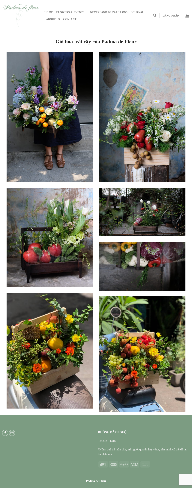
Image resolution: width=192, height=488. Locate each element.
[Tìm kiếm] (154, 15)
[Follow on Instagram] (12, 433)
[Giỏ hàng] (187, 15)
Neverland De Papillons (109, 12)
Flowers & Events (70, 12)
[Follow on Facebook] (5, 433)
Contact (69, 19)
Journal (137, 12)
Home (48, 12)
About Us (53, 19)
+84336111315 (107, 440)
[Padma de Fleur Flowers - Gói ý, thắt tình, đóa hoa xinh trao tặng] (21, 17)
